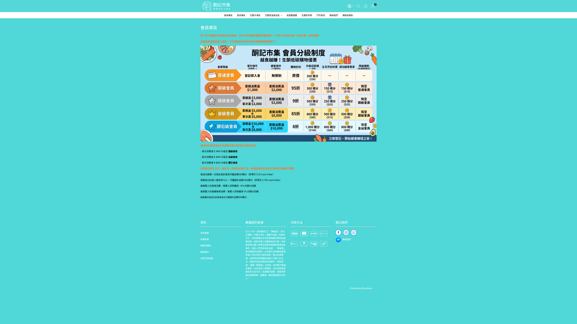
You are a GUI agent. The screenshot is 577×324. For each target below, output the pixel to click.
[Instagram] (346, 232)
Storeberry (367, 288)
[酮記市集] (216, 6)
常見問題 (204, 233)
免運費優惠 (292, 15)
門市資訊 (321, 15)
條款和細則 (347, 15)
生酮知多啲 (307, 15)
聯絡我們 (334, 15)
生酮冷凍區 (255, 15)
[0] (373, 6)
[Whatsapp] (353, 232)
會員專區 (228, 15)
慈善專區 (241, 15)
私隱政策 (204, 239)
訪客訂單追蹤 (206, 258)
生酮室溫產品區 (272, 15)
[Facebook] (338, 232)
